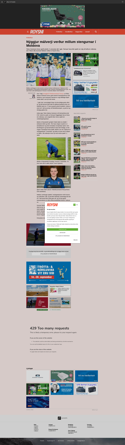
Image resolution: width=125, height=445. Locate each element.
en (77, 204)
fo (74, 204)
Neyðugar (62, 232)
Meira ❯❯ (75, 239)
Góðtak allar (62, 229)
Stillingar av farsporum (62, 235)
